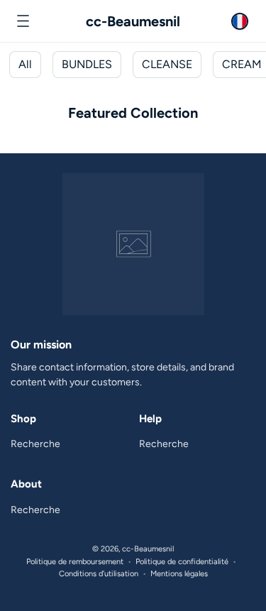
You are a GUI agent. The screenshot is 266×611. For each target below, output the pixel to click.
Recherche (35, 444)
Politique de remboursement (74, 561)
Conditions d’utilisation (98, 573)
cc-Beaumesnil (148, 549)
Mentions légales (179, 573)
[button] (23, 21)
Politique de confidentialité (181, 561)
